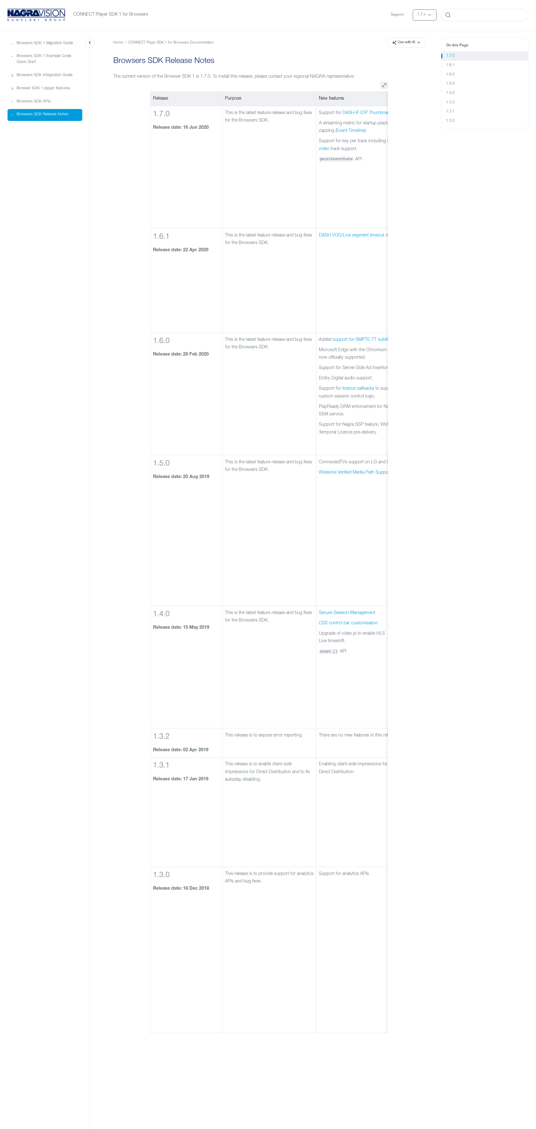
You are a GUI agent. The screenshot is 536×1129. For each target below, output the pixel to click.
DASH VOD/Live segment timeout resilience (361, 235)
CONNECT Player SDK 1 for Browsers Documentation (171, 42)
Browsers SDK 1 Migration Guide (45, 43)
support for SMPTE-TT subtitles (363, 340)
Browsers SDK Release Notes (42, 114)
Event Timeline (350, 131)
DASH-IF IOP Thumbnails (366, 113)
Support (397, 15)
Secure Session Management (347, 613)
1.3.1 (450, 111)
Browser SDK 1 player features (43, 88)
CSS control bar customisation (348, 623)
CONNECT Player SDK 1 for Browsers (110, 15)
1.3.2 (450, 102)
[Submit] (448, 15)
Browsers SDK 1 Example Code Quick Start (44, 59)
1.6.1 (450, 65)
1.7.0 (450, 56)
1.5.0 (450, 84)
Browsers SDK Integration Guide (45, 75)
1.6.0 (450, 74)
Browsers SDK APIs (34, 101)
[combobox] (484, 15)
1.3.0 (450, 121)
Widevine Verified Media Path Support (355, 473)
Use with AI (406, 42)
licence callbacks (358, 389)
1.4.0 (450, 93)
